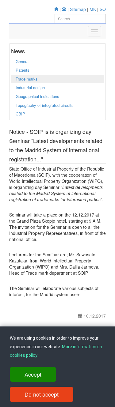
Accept (33, 374)
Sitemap (78, 9)
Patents (22, 70)
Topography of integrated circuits (45, 105)
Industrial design (30, 87)
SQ (103, 9)
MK (93, 9)
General (22, 61)
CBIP (20, 114)
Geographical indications (37, 96)
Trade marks (27, 79)
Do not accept (42, 394)
